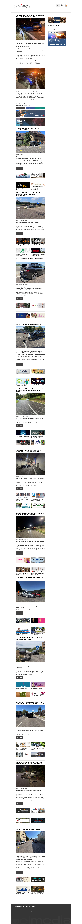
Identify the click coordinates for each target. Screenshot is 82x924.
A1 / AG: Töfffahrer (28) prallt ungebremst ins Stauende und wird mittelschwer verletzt (29, 259)
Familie (65, 11)
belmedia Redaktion (24, 41)
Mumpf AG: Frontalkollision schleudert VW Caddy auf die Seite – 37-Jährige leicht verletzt (30, 702)
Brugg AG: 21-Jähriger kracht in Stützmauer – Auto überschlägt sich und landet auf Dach (30, 762)
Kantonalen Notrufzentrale (28, 359)
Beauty (55, 11)
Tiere (45, 11)
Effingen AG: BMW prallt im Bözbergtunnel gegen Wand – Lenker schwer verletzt (29, 451)
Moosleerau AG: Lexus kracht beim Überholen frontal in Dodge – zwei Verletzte (30, 514)
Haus (29, 11)
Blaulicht (16, 11)
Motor (62, 11)
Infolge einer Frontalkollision (22, 730)
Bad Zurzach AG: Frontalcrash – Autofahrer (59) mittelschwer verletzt (29, 638)
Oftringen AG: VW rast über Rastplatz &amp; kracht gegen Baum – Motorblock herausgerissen (29, 194)
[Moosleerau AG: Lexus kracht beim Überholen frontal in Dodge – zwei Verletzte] (30, 527)
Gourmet (59, 11)
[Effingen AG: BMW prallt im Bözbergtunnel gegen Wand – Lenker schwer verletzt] (30, 464)
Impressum (18, 906)
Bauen (69, 11)
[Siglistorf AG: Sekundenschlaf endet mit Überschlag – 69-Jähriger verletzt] (30, 142)
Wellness (51, 11)
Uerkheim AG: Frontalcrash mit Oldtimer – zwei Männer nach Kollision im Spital (30, 578)
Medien (41, 11)
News (13, 11)
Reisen (23, 11)
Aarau (17, 352)
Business (38, 11)
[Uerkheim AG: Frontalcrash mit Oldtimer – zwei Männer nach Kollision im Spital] (30, 591)
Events (26, 11)
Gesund (47, 11)
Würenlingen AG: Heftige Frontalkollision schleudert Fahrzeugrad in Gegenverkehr (28, 828)
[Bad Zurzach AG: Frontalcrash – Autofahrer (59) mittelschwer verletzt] (30, 651)
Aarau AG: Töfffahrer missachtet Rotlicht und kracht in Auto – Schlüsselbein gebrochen (29, 323)
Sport (20, 11)
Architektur (33, 11)
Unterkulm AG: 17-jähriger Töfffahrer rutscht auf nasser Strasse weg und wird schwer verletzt (29, 390)
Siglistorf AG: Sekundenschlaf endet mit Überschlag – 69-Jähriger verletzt (28, 129)
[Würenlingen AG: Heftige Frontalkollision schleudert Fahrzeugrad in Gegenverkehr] (30, 842)
